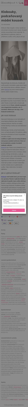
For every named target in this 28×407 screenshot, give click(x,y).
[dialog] (14, 203)
